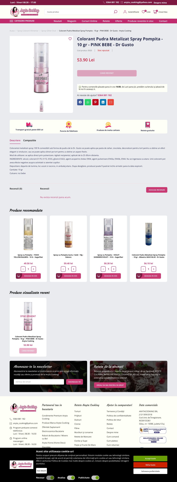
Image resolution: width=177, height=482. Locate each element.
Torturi (77, 411)
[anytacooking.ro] (24, 408)
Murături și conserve (83, 432)
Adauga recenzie (157, 190)
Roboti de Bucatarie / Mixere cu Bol (55, 437)
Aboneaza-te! (74, 382)
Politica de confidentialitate (119, 415)
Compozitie (29, 140)
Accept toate (150, 458)
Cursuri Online (89, 21)
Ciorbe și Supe (80, 441)
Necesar (40, 477)
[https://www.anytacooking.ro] (25, 11)
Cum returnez (113, 445)
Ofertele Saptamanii (51, 427)
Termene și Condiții (115, 411)
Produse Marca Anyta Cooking (55, 423)
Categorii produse (24, 21)
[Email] (111, 102)
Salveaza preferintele (150, 471)
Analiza (61, 477)
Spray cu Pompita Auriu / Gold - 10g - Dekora (68, 256)
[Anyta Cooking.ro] (21, 464)
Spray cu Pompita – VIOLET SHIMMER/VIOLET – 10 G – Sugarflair (108, 256)
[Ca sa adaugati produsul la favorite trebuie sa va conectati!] (70, 39)
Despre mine (112, 432)
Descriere (15, 140)
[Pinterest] (95, 102)
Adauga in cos (30, 276)
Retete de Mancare (82, 436)
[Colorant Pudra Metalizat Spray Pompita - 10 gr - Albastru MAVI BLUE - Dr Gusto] (148, 234)
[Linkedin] (103, 102)
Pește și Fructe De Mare (85, 445)
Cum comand (113, 436)
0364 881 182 (105, 95)
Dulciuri (77, 420)
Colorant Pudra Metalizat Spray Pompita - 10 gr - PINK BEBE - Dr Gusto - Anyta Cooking (28, 338)
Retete (106, 21)
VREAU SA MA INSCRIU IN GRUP (110, 385)
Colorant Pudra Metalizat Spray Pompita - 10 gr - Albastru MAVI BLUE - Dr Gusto (148, 256)
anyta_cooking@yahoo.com (25, 423)
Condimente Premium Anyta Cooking (55, 417)
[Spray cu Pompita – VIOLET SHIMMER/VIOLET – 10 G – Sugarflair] (108, 234)
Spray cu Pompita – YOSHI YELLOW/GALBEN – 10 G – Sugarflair (28, 256)
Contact (163, 21)
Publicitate (84, 477)
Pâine (76, 428)
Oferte (118, 21)
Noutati (58, 21)
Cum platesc (112, 441)
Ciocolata (46, 447)
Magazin (71, 21)
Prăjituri (78, 415)
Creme (77, 424)
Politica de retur (114, 420)
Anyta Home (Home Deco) (53, 443)
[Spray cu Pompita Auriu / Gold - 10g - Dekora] (68, 234)
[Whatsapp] (88, 102)
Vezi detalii (41, 470)
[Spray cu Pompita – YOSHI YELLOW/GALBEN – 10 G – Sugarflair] (28, 234)
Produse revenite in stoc (141, 21)
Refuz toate (150, 465)
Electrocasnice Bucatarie (53, 431)
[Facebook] (80, 102)
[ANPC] (153, 431)
